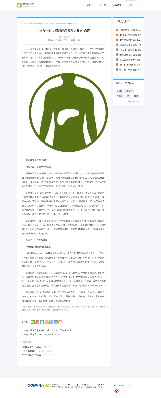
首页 (23, 23)
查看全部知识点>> (135, 102)
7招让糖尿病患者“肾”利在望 (129, 60)
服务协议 (85, 385)
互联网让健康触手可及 (31, 351)
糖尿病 (66, 37)
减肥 (136, 96)
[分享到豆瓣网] (60, 322)
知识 (130, 5)
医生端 (103, 5)
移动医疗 (129, 91)
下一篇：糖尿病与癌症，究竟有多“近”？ (41, 334)
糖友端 (89, 5)
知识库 (30, 23)
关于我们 (69, 385)
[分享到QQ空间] (47, 322)
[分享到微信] (33, 322)
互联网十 (120, 96)
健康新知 (39, 23)
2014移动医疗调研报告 (31, 355)
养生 (129, 96)
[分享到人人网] (56, 322)
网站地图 (100, 385)
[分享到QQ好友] (42, 322)
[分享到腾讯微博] (51, 322)
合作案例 (117, 5)
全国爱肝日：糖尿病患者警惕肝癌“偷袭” (61, 23)
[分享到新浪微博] (37, 322)
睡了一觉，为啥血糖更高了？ (130, 70)
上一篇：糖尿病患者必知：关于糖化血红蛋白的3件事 (47, 330)
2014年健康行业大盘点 (31, 347)
